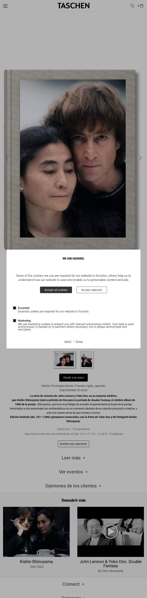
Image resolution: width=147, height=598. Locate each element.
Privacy (79, 341)
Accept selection (91, 289)
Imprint (67, 341)
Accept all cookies (56, 289)
